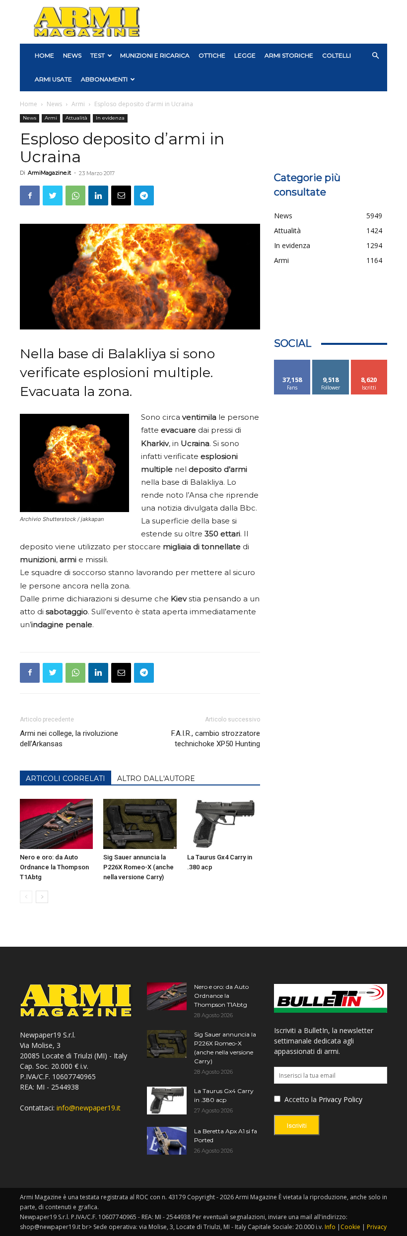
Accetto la (299, 1099)
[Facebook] (30, 195)
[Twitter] (53, 195)
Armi (78, 104)
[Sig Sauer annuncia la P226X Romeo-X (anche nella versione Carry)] (139, 824)
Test (97, 55)
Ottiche (212, 55)
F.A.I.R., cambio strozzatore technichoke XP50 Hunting (215, 738)
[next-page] (42, 897)
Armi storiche (289, 55)
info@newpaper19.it (89, 1107)
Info (330, 1227)
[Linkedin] (98, 195)
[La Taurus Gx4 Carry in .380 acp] (223, 824)
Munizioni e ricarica (155, 55)
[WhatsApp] (75, 195)
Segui (330, 363)
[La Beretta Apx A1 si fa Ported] (167, 1141)
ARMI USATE (53, 79)
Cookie (350, 1227)
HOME (44, 55)
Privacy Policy (340, 1099)
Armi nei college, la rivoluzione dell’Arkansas (69, 738)
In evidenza (110, 118)
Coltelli (336, 55)
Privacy (377, 1227)
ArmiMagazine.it (49, 172)
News (72, 55)
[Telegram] (144, 195)
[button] (375, 56)
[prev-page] (26, 897)
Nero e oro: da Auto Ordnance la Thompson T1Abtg (54, 867)
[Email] (121, 195)
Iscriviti (369, 363)
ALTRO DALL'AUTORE (156, 778)
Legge (245, 55)
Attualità (76, 118)
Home (28, 104)
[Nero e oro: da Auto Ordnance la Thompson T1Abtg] (56, 824)
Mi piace (292, 363)
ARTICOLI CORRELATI (65, 778)
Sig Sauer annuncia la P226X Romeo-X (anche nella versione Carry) (138, 867)
